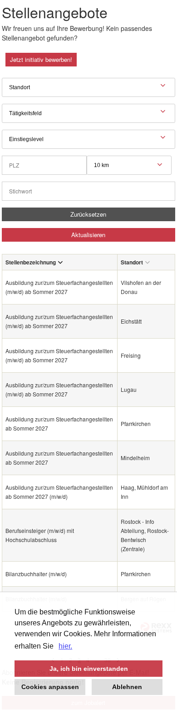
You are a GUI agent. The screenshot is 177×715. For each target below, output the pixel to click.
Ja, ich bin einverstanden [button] (88, 668)
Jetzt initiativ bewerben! (41, 59)
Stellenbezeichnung (30, 262)
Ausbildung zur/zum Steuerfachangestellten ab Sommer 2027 (59, 423)
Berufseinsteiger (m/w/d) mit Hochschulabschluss (39, 535)
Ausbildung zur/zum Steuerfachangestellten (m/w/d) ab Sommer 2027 (59, 287)
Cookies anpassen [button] (50, 686)
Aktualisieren (88, 234)
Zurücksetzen (88, 214)
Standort (132, 262)
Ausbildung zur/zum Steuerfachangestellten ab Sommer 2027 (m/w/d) (59, 491)
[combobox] (129, 165)
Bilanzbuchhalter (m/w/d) (36, 574)
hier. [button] (65, 646)
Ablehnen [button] (127, 686)
